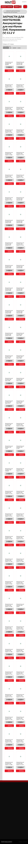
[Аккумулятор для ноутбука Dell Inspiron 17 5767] (20, 169)
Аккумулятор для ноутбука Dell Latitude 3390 (9, 266)
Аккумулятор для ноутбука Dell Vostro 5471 (9, 402)
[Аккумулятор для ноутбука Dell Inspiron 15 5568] (9, 101)
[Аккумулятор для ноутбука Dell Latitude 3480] (9, 282)
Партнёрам (4, 812)
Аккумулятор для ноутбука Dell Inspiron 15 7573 (20, 673)
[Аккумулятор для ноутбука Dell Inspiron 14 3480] (20, 620)
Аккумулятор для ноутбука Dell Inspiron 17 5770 (20, 153)
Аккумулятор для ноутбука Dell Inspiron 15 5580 (9, 763)
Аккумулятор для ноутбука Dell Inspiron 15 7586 (9, 650)
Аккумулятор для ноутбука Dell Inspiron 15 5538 (20, 131)
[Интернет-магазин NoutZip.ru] (4, 11)
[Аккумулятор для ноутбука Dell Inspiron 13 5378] (20, 508)
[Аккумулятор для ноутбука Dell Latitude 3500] (9, 304)
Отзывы (4, 810)
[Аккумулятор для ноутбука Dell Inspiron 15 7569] (9, 711)
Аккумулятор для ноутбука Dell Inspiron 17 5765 (9, 198)
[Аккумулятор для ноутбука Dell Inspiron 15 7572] (9, 688)
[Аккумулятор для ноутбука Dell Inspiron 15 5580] (9, 756)
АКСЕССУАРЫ (17, 808)
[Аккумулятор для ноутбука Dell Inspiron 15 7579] (9, 666)
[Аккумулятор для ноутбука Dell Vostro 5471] (9, 395)
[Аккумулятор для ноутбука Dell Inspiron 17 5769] (9, 169)
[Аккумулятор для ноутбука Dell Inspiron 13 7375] (9, 485)
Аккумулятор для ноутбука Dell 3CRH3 (20, 605)
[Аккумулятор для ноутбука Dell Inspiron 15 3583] (9, 146)
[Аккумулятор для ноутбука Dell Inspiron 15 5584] (9, 733)
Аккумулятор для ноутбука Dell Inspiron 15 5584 (9, 741)
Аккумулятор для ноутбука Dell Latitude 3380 (20, 63)
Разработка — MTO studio (23, 841)
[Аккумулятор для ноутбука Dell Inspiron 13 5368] (9, 530)
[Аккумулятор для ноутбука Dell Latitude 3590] (9, 327)
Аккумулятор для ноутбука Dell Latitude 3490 (20, 289)
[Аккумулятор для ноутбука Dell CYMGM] (9, 462)
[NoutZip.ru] (10, 3)
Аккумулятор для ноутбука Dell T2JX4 (9, 447)
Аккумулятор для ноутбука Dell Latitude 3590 (9, 334)
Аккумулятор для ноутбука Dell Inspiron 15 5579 (20, 763)
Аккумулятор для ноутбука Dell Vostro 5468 (20, 334)
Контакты (4, 819)
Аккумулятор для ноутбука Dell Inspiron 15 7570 (20, 695)
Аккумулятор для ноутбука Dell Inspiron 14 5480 (20, 582)
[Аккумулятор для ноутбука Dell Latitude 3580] (20, 304)
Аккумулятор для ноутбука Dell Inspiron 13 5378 (20, 515)
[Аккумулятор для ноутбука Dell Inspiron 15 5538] (20, 124)
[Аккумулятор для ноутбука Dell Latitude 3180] (20, 191)
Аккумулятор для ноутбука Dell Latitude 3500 (9, 311)
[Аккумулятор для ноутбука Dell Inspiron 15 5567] (20, 101)
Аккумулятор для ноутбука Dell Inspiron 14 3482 (9, 628)
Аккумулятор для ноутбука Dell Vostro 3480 (20, 357)
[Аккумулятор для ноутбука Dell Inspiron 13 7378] (20, 462)
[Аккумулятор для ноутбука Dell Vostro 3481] (9, 372)
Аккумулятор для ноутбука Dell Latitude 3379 (9, 244)
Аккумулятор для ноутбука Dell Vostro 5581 (9, 424)
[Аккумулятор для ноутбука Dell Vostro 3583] (20, 372)
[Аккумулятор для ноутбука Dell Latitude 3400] (20, 259)
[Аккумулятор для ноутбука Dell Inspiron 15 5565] (9, 124)
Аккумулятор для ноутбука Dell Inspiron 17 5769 (9, 176)
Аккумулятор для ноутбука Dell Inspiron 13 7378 (20, 470)
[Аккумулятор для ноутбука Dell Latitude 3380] (20, 56)
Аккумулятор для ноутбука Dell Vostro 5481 (20, 402)
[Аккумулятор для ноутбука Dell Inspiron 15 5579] (20, 756)
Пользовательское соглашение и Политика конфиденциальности (6, 842)
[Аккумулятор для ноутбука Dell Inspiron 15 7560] (20, 711)
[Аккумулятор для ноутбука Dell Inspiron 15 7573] (20, 666)
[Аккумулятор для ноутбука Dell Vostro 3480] (20, 349)
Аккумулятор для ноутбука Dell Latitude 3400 (20, 266)
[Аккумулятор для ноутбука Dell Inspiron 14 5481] (9, 598)
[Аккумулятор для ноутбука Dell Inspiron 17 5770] (20, 146)
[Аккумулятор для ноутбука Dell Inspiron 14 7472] (20, 530)
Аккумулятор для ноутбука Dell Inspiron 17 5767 (20, 176)
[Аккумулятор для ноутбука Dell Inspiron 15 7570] (20, 688)
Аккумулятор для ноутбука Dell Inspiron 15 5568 (9, 108)
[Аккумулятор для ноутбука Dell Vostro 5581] (9, 417)
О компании (5, 808)
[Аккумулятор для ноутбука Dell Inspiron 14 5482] (9, 575)
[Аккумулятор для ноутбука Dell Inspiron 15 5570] (20, 78)
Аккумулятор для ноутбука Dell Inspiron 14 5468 (20, 424)
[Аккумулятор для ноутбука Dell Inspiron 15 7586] (9, 643)
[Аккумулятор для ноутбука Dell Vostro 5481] (20, 395)
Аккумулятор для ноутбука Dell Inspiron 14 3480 (20, 628)
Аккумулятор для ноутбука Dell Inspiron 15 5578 (20, 244)
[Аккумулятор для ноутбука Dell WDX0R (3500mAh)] (9, 56)
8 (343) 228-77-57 (6, 829)
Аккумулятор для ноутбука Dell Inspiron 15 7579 (9, 673)
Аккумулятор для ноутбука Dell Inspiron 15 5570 (20, 86)
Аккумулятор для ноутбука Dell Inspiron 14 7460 (9, 560)
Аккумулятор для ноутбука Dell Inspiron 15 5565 (9, 131)
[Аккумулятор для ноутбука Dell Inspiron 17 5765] (9, 191)
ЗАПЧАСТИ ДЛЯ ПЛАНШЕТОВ (18, 814)
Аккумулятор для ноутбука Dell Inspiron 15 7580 (20, 650)
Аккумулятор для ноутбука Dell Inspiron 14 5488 (20, 560)
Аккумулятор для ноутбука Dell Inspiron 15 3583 (9, 153)
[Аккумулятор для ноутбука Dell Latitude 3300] (20, 214)
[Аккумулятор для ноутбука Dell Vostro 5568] (9, 349)
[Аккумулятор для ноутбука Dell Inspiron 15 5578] (20, 237)
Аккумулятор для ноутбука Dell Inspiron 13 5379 (9, 515)
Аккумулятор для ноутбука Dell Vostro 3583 (20, 379)
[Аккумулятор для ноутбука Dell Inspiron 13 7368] (20, 485)
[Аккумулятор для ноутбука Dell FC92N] (20, 440)
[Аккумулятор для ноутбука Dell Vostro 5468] (20, 327)
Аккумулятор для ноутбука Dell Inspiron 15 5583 (20, 741)
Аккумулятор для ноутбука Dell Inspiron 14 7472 (20, 537)
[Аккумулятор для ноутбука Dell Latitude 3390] (9, 259)
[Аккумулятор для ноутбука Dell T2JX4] (9, 440)
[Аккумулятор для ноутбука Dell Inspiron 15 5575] (9, 78)
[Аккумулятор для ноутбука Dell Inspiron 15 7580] (20, 643)
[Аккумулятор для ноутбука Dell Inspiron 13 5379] (9, 508)
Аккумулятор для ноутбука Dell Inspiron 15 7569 (9, 718)
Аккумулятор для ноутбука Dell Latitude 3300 (20, 221)
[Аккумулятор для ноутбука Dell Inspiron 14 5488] (20, 553)
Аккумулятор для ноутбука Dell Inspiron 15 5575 (9, 86)
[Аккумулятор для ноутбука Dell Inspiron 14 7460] (9, 553)
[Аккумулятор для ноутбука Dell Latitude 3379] (9, 237)
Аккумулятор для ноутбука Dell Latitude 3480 (9, 289)
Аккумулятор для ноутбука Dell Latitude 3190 (9, 221)
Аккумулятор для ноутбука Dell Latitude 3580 (20, 311)
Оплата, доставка (6, 814)
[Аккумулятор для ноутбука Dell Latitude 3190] (9, 214)
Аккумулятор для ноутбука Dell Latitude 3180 (20, 198)
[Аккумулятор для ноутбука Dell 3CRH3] (20, 598)
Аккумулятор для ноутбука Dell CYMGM (9, 470)
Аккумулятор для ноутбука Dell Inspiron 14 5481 (9, 605)
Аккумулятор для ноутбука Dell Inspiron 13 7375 (9, 492)
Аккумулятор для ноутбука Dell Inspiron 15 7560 (20, 718)
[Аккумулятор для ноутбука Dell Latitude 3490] (20, 282)
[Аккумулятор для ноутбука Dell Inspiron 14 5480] (20, 575)
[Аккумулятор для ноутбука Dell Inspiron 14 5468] (20, 417)
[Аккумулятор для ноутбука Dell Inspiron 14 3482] (9, 620)
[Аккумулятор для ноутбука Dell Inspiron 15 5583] (20, 733)
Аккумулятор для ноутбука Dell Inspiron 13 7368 (20, 492)
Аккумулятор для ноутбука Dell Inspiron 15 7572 (9, 695)
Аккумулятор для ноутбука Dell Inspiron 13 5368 (9, 537)
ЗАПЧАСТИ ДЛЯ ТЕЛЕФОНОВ (18, 817)
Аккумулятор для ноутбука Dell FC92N (20, 447)
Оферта (4, 815)
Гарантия (4, 817)
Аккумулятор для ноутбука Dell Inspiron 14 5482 (9, 582)
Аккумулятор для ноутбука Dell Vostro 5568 (9, 357)
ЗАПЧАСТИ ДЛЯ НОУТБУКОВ (18, 811)
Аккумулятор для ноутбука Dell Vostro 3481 (9, 379)
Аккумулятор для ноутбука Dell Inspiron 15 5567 (20, 108)
